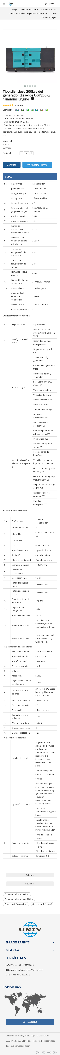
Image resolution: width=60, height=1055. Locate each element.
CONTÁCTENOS (30, 1022)
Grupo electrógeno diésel (16, 904)
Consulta (11, 164)
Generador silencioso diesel (17, 894)
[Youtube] (49, 1052)
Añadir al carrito (39, 164)
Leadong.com (24, 1046)
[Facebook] (37, 1052)
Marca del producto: (7, 143)
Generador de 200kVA (42, 904)
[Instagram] (55, 1052)
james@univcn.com (34, 970)
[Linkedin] (43, 1052)
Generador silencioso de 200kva (19, 899)
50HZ (8, 176)
